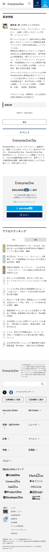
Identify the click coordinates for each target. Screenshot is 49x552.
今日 (13, 240)
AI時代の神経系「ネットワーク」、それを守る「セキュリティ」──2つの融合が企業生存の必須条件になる (26, 270)
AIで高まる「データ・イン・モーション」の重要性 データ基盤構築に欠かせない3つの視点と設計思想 (26, 259)
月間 (35, 240)
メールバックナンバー (26, 201)
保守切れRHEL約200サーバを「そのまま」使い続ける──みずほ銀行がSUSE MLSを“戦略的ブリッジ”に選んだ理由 (26, 248)
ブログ (6, 460)
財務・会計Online (11, 424)
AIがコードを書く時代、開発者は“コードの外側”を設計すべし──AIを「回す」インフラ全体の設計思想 (26, 302)
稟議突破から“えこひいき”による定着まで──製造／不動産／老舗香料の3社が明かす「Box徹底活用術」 (26, 313)
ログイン (26, 215)
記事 (5, 438)
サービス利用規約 (17, 526)
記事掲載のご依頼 (13, 399)
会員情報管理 (15, 515)
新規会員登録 (25, 208)
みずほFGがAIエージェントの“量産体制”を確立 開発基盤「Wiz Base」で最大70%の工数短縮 (27, 344)
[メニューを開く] (4, 4)
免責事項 (14, 519)
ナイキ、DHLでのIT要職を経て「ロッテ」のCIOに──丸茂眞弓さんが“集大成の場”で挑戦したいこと (26, 335)
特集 (5, 449)
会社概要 (14, 522)
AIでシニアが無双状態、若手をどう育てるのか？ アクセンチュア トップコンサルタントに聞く (26, 281)
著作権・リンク (16, 511)
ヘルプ (13, 508)
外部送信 (14, 533)
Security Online (10, 410)
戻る (24, 122)
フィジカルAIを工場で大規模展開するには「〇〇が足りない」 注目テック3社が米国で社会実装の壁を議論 (26, 291)
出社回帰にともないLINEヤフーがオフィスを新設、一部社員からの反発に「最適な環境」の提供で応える (26, 324)
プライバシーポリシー (19, 529)
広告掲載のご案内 (36, 399)
